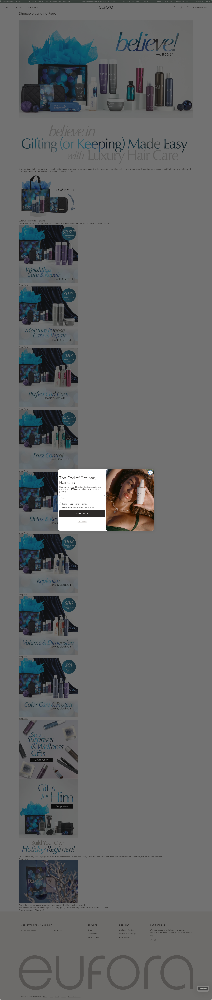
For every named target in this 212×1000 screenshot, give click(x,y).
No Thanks (82, 521)
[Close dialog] (151, 472)
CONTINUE (82, 513)
